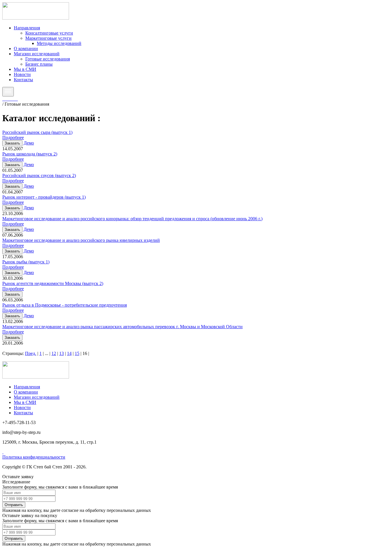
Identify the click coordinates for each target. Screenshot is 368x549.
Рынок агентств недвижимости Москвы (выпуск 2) (52, 283)
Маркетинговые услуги (48, 38)
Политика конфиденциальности (33, 457)
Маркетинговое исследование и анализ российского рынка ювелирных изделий (81, 240)
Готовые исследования (47, 58)
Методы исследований (59, 43)
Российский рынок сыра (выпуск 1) (37, 132)
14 (69, 353)
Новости (22, 74)
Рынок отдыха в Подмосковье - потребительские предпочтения (64, 305)
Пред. (30, 353)
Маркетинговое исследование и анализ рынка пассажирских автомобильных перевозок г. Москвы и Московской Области (122, 326)
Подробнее (13, 137)
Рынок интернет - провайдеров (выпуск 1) (44, 197)
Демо (29, 142)
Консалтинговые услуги (49, 33)
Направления (27, 27)
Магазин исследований (37, 53)
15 (77, 353)
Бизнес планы (39, 64)
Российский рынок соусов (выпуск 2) (39, 175)
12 (53, 353)
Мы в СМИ (25, 69)
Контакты (23, 79)
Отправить (14, 505)
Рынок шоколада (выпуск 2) (29, 153)
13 (61, 353)
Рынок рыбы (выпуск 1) (25, 261)
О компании (26, 48)
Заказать (12, 143)
